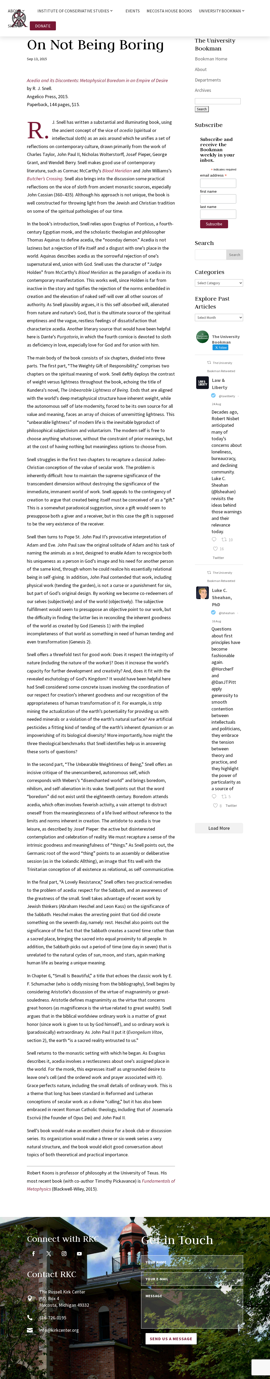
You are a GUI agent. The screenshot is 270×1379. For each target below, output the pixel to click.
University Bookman (220, 11)
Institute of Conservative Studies (73, 11)
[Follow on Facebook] (33, 1253)
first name (208, 191)
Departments (208, 80)
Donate (43, 26)
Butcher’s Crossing (44, 179)
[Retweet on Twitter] (209, 362)
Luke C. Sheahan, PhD (222, 597)
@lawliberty (227, 396)
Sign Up (15, 26)
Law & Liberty (219, 383)
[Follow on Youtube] (79, 1253)
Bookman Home (211, 59)
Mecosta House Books (169, 11)
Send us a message (171, 1338)
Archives (203, 90)
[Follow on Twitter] (48, 1253)
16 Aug (216, 621)
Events (133, 11)
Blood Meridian (117, 171)
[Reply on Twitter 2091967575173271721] (215, 540)
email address (213, 175)
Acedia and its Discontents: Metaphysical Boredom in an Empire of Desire (97, 80)
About (201, 69)
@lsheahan (227, 613)
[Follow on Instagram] (64, 1253)
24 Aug (216, 404)
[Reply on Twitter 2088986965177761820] (215, 797)
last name (208, 207)
